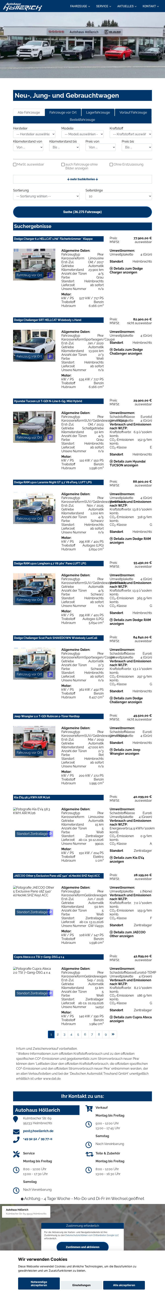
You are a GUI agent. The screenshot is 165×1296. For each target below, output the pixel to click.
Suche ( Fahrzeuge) (82, 212)
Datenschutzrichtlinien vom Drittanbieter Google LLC (92, 1235)
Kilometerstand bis (63, 141)
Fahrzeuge (78, 6)
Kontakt (149, 6)
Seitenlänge (94, 190)
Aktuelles (125, 6)
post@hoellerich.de (38, 1131)
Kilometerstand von (27, 141)
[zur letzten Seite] (113, 1034)
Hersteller (20, 128)
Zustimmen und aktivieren (82, 1247)
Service (102, 6)
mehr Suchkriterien (83, 179)
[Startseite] (22, 6)
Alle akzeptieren (124, 1285)
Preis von (92, 141)
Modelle (67, 128)
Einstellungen (81, 1285)
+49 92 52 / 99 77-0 (37, 1139)
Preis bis (128, 141)
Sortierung (21, 190)
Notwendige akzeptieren (39, 1283)
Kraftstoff (116, 128)
